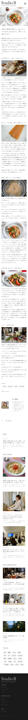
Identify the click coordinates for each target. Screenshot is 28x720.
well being (10, 386)
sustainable (21, 386)
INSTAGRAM (3, 711)
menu (25, 3)
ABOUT (2, 698)
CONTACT (3, 700)
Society (15, 386)
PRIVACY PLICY (4, 704)
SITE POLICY (4, 702)
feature (4, 386)
